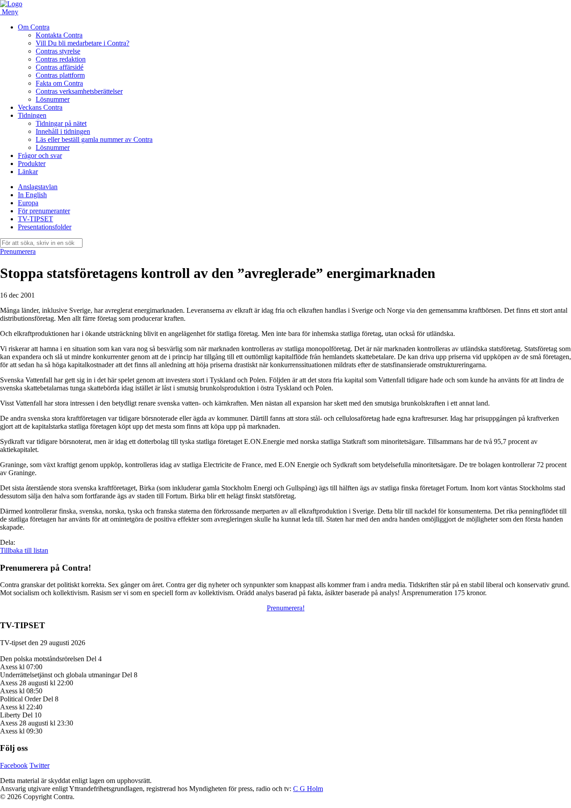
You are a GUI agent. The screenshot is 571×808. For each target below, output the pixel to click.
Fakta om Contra (59, 83)
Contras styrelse (58, 51)
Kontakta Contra (59, 35)
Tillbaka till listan (24, 550)
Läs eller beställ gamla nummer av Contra (94, 139)
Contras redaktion (61, 59)
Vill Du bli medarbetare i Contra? (82, 43)
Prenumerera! (286, 608)
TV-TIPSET (35, 219)
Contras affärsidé (59, 67)
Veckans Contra (40, 107)
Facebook (14, 765)
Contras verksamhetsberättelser (79, 91)
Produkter (32, 163)
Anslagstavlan (38, 187)
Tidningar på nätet (61, 123)
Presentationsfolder (44, 227)
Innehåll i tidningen (63, 131)
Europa (28, 203)
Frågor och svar (40, 155)
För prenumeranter (44, 211)
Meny (10, 12)
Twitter (39, 765)
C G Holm (308, 788)
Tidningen (32, 115)
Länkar (28, 171)
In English (32, 195)
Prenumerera (18, 251)
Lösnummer (53, 99)
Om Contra (34, 27)
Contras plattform (60, 75)
